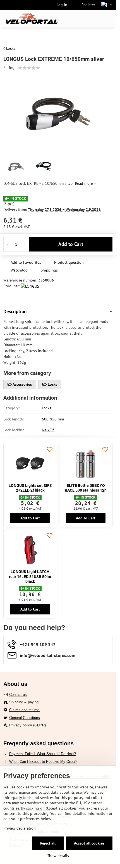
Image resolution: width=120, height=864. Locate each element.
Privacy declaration (19, 828)
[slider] (29, 68)
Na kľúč (48, 429)
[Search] (82, 18)
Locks (46, 407)
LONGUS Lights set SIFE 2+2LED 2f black (30, 488)
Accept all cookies (89, 843)
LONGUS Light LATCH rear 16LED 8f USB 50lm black (30, 576)
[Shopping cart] (95, 18)
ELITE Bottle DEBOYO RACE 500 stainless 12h (86, 488)
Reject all (48, 843)
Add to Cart (70, 244)
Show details (58, 855)
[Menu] (109, 18)
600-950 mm (53, 419)
